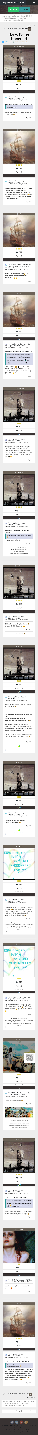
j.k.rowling (20, 1229)
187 (20, 28)
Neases (20, 1139)
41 (9, 28)
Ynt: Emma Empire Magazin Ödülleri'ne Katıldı (17, 97)
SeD (20, 130)
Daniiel (16, 1430)
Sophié (20, 646)
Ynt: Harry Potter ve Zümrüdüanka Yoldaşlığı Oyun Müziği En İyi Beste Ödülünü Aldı (18, 266)
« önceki (28, 26)
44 (15, 28)
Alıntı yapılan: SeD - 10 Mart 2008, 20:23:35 (16, 1197)
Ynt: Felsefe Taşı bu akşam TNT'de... (20, 1280)
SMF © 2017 (13, 1426)
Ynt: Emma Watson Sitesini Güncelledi (17, 697)
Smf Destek (23, 1428)
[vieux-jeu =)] (20, 1185)
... (7, 28)
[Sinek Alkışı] (20, 691)
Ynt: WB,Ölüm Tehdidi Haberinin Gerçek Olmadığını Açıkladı (19, 345)
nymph (20, 846)
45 (16, 28)
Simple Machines (22, 1426)
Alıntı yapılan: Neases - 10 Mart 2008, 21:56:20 (17, 1361)
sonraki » (33, 26)
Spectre (20, 1039)
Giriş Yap (13, 9)
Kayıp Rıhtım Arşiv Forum (13, 2)
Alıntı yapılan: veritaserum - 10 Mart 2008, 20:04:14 (18, 104)
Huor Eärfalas (20, 46)
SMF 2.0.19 (5, 1426)
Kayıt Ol (24, 9)
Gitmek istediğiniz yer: (15, 1411)
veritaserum (20, 472)
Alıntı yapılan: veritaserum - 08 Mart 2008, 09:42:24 (18, 351)
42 (10, 28)
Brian (30, 1430)
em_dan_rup (20, 566)
